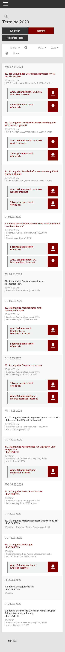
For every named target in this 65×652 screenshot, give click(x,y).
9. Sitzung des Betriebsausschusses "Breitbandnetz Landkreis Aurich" (32, 225)
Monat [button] (14, 47)
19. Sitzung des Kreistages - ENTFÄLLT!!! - (19, 546)
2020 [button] (53, 47)
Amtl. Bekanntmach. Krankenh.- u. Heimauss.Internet (21, 331)
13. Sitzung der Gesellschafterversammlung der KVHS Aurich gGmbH (30, 124)
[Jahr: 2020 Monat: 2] (26, 48)
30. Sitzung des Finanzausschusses (23, 365)
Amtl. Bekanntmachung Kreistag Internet (22, 566)
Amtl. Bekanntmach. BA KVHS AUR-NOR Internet (26, 93)
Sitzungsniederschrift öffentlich (21, 106)
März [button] (41, 47)
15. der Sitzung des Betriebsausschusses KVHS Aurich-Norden (30, 75)
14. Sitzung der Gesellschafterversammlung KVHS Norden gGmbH (31, 172)
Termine (41, 30)
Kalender (15, 30)
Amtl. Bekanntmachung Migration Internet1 (22, 471)
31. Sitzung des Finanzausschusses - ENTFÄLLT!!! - (23, 492)
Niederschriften (15, 37)
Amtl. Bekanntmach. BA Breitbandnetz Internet (22, 261)
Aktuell (16, 53)
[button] (53, 93)
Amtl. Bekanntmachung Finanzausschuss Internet (24, 397)
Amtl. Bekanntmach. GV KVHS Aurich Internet (26, 142)
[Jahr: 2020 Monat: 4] (7, 53)
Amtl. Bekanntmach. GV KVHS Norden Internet (26, 190)
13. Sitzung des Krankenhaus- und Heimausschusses (23, 309)
